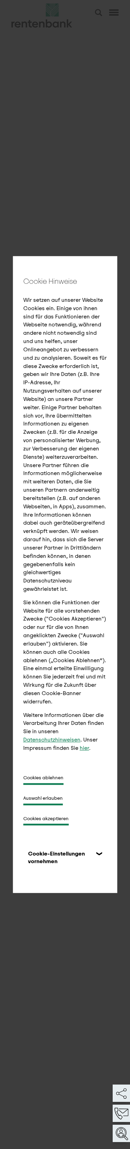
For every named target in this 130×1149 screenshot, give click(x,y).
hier (84, 748)
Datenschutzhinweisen (51, 739)
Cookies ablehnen (43, 778)
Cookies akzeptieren (46, 819)
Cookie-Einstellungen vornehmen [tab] (56, 858)
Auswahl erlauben (43, 798)
